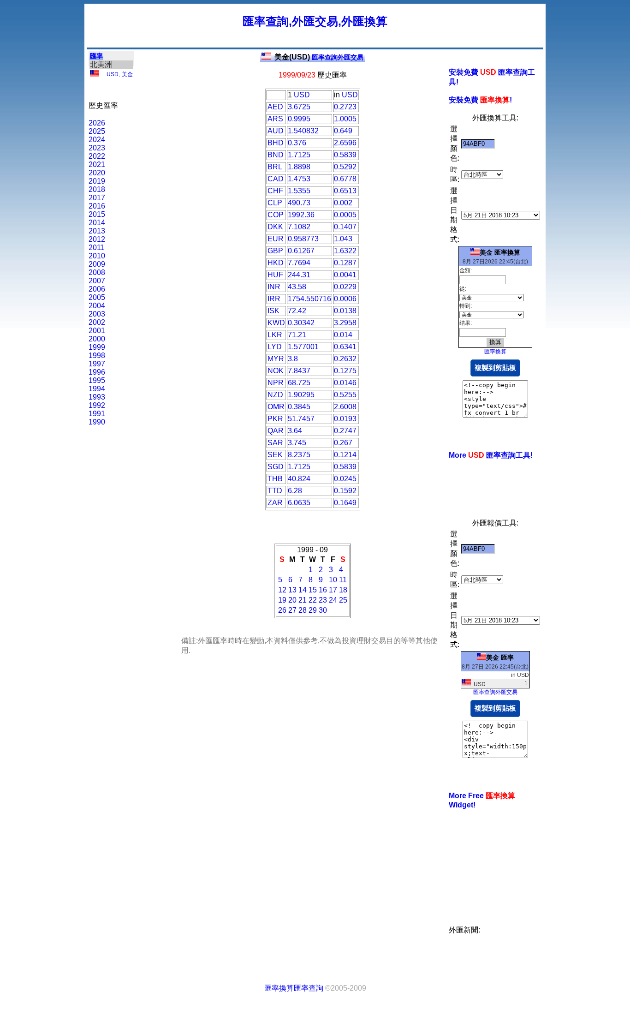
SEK (275, 455)
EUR (275, 239)
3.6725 (299, 107)
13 (292, 590)
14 (302, 590)
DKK (275, 227)
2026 (97, 123)
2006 (97, 289)
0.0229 (345, 287)
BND (275, 155)
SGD (275, 467)
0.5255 (345, 395)
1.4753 (299, 179)
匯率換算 (495, 351)
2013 (97, 231)
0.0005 (345, 215)
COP (275, 215)
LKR (274, 335)
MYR (275, 359)
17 (333, 590)
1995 (97, 380)
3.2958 (345, 323)
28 (302, 610)
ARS (275, 119)
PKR (275, 419)
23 (323, 600)
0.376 (297, 143)
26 (282, 610)
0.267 (343, 443)
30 (323, 610)
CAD (275, 179)
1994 (97, 389)
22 (313, 600)
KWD (276, 323)
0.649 (343, 131)
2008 (97, 272)
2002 (97, 322)
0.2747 (345, 431)
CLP (274, 203)
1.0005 (345, 119)
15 (313, 590)
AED (275, 107)
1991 (97, 414)
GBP (275, 251)
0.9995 (299, 119)
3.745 (297, 443)
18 (343, 590)
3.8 (293, 359)
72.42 (297, 311)
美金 (127, 74)
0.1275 (345, 371)
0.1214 (345, 455)
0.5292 (345, 167)
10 (333, 580)
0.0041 (345, 275)
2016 (97, 206)
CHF (275, 191)
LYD (274, 347)
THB (275, 479)
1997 (97, 364)
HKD (275, 263)
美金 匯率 (500, 657)
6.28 (295, 491)
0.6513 (345, 191)
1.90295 (301, 395)
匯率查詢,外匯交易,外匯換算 (315, 21)
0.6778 (345, 179)
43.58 (297, 287)
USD (113, 74)
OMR (276, 407)
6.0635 (299, 503)
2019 (97, 181)
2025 (97, 131)
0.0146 (345, 383)
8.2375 (299, 455)
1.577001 (303, 347)
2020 (97, 173)
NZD (275, 395)
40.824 (299, 479)
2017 (97, 198)
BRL (274, 167)
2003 (97, 314)
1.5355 (299, 191)
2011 (96, 247)
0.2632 (345, 359)
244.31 (299, 275)
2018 (97, 189)
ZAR (275, 503)
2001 (97, 331)
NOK (275, 371)
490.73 (299, 203)
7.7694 (299, 263)
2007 (97, 281)
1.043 (343, 239)
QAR (275, 431)
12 (282, 590)
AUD (275, 131)
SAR (275, 443)
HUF (275, 275)
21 (302, 600)
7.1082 (299, 227)
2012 (97, 239)
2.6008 (345, 407)
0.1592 (345, 491)
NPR (275, 383)
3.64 (295, 431)
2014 (97, 223)
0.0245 (345, 479)
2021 (97, 164)
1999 (97, 347)
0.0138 (345, 311)
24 (333, 600)
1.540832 (303, 131)
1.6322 (345, 251)
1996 (97, 372)
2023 (97, 148)
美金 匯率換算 (500, 252)
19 (282, 600)
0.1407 (345, 227)
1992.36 (301, 215)
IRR (273, 299)
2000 (97, 339)
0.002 (343, 203)
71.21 (297, 335)
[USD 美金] (94, 75)
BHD (275, 143)
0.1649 (345, 503)
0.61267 (301, 251)
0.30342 (301, 323)
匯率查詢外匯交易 (318, 57)
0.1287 (345, 263)
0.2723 (345, 107)
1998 (97, 355)
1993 (97, 397)
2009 (97, 264)
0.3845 (299, 407)
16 (323, 590)
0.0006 (345, 299)
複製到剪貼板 (495, 367)
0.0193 (345, 419)
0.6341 (345, 347)
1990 (97, 422)
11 (343, 580)
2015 (97, 214)
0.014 (343, 335)
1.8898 (299, 167)
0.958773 (303, 239)
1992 (97, 405)
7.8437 (299, 371)
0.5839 (345, 155)
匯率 (96, 56)
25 (343, 600)
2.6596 (345, 143)
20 (292, 600)
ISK (273, 311)
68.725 (299, 383)
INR (273, 287)
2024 (97, 139)
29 (313, 610)
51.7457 (301, 419)
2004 (97, 306)
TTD (274, 491)
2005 (97, 297)
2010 (97, 256)
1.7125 (299, 155)
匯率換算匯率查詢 (293, 988)
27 (292, 610)
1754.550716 (309, 299)
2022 (97, 156)
